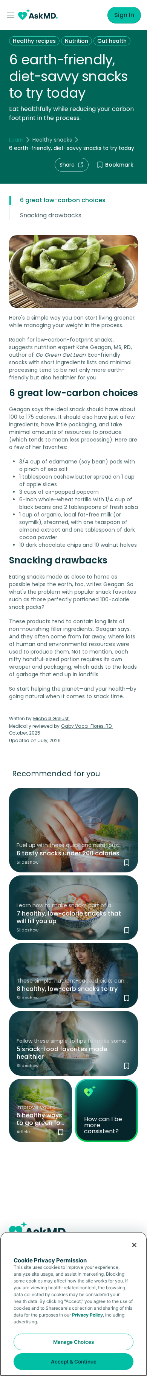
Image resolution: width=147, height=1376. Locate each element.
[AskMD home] (38, 15)
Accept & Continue (73, 1362)
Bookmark (119, 164)
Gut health (112, 41)
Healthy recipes (34, 41)
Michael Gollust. (51, 718)
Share (67, 164)
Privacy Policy (87, 1315)
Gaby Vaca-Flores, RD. (87, 726)
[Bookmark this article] (60, 1132)
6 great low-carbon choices (63, 200)
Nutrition (76, 41)
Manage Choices (73, 1342)
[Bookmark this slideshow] (126, 862)
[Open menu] (12, 15)
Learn (16, 140)
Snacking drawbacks (50, 215)
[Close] (134, 1245)
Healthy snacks (52, 140)
